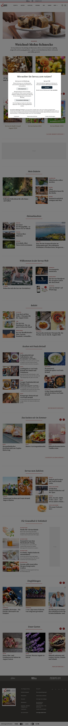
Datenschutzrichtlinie (32, 116)
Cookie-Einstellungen (50, 116)
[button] (46, 87)
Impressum (16, 116)
